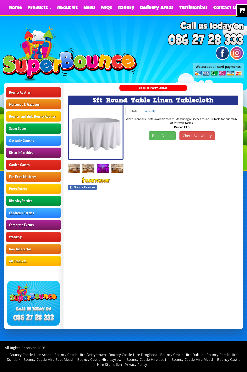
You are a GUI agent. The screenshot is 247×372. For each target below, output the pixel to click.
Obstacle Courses (21, 140)
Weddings (16, 236)
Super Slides (17, 128)
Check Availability (197, 135)
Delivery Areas (156, 7)
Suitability (150, 111)
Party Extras (18, 188)
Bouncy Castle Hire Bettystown (80, 354)
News (90, 7)
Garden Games (19, 164)
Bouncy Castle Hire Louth (147, 359)
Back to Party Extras (153, 88)
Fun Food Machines (22, 176)
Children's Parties (21, 212)
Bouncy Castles (20, 92)
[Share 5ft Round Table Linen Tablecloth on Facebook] (96, 187)
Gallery (126, 7)
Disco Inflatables (21, 152)
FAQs (106, 7)
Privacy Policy (136, 364)
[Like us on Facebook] (222, 53)
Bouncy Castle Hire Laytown (100, 359)
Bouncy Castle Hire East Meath (48, 359)
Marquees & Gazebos (24, 104)
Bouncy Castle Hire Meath (192, 359)
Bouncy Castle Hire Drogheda (133, 354)
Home (15, 7)
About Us (67, 7)
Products (38, 7)
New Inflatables (20, 249)
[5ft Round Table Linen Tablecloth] (96, 132)
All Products (18, 261)
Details (133, 111)
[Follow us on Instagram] (237, 53)
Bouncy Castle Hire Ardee (30, 354)
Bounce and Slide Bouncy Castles (32, 116)
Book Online (162, 135)
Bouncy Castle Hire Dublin (181, 354)
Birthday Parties (20, 200)
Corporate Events (21, 224)
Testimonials (193, 7)
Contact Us (225, 7)
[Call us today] (205, 39)
